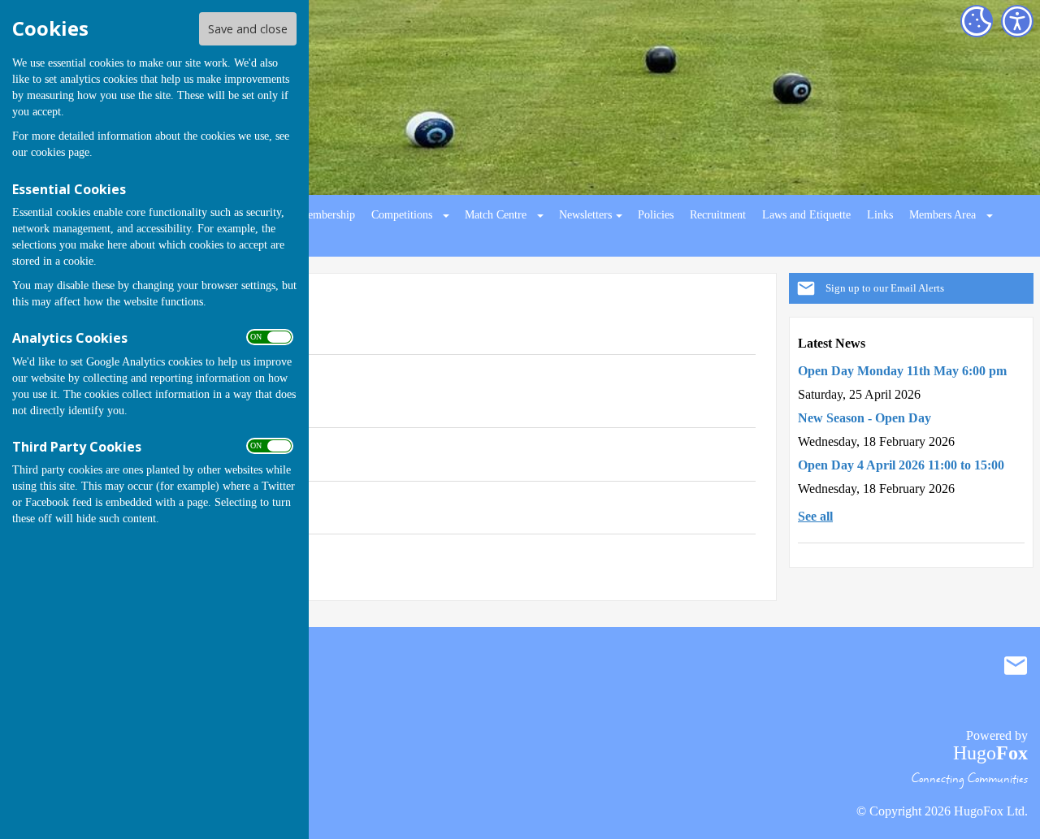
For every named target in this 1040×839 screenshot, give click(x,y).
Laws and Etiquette (806, 214)
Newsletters (585, 214)
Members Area (942, 214)
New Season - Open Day (864, 418)
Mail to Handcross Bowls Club (1015, 665)
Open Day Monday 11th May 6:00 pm (902, 371)
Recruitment (718, 214)
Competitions (401, 214)
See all (815, 516)
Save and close (248, 29)
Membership (326, 214)
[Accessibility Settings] (1017, 21)
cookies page (60, 152)
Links (880, 214)
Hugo (990, 752)
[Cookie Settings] (976, 21)
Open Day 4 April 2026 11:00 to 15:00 (901, 465)
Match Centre (495, 214)
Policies (656, 214)
